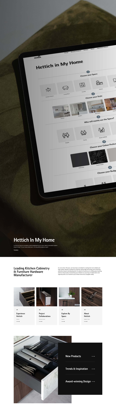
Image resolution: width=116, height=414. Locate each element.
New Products (69, 362)
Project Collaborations (46, 305)
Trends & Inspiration (71, 372)
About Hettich (91, 305)
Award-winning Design (71, 385)
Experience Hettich (24, 305)
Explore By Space (69, 305)
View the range (18, 258)
